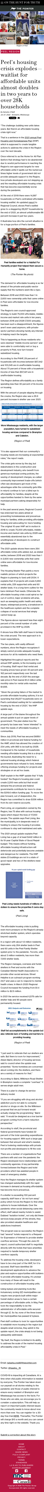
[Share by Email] (19, 118)
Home (21, 1444)
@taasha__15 (14, 1368)
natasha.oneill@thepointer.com (21, 1362)
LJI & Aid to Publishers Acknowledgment (21, 1466)
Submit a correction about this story (18, 1435)
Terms (21, 1460)
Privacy (21, 1457)
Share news (21, 1452)
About (21, 1447)
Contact (21, 1449)
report (32, 202)
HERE (16, 1416)
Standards (21, 1463)
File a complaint (21, 1455)
